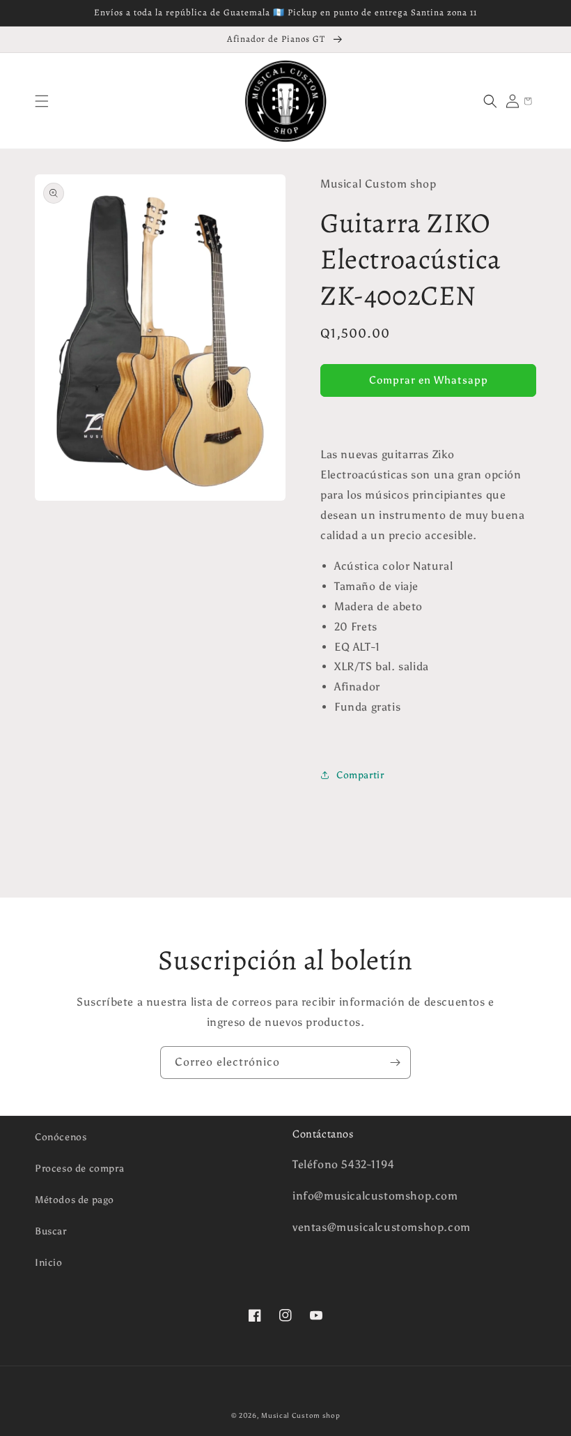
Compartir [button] (360, 775)
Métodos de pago (74, 1200)
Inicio (49, 1263)
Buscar (51, 1231)
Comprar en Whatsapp (428, 380)
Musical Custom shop (300, 1416)
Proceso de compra (79, 1168)
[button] (41, 101)
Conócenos (60, 1137)
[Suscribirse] (395, 1062)
